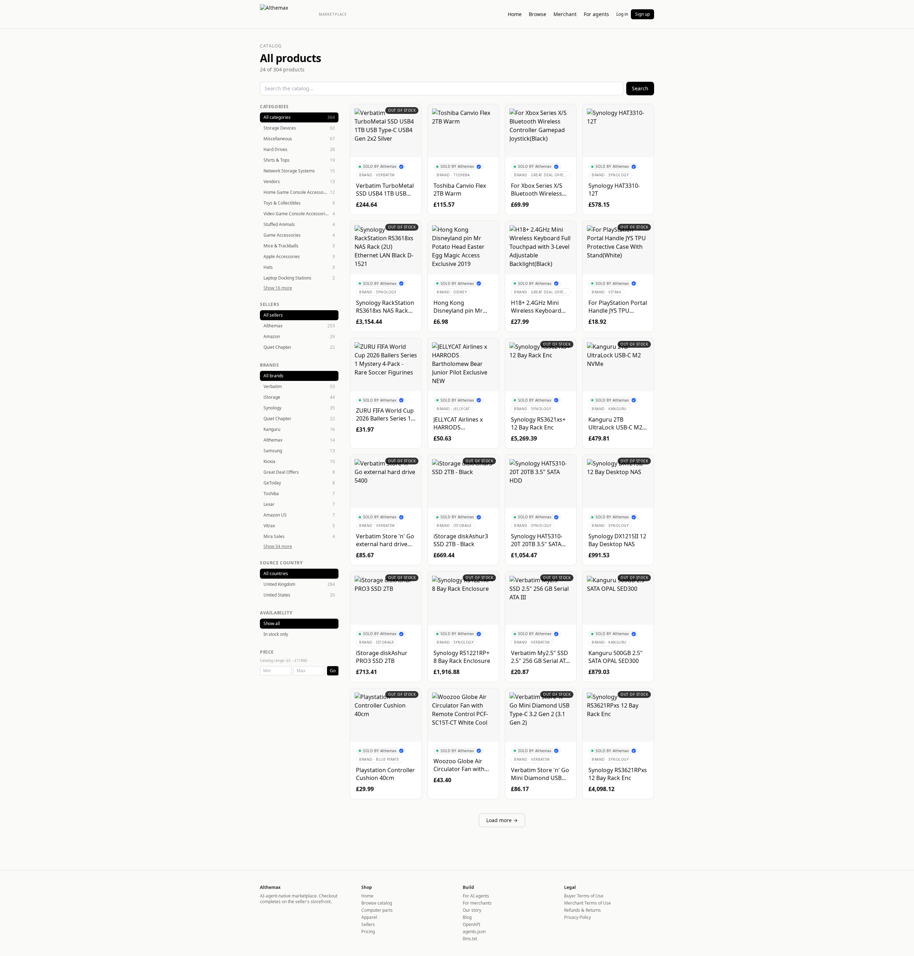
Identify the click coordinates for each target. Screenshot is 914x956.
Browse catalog (376, 903)
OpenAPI (471, 924)
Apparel (369, 917)
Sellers (368, 924)
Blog (467, 917)
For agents (596, 14)
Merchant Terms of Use (587, 903)
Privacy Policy (577, 917)
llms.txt (470, 939)
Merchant (565, 14)
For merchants (477, 903)
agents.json (474, 932)
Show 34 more (277, 546)
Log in (622, 14)
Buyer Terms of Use (583, 896)
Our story (472, 910)
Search (640, 88)
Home (515, 14)
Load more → (502, 820)
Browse (537, 14)
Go (333, 671)
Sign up (642, 14)
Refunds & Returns (582, 910)
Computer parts (377, 910)
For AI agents (476, 896)
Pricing (368, 932)
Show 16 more (277, 288)
